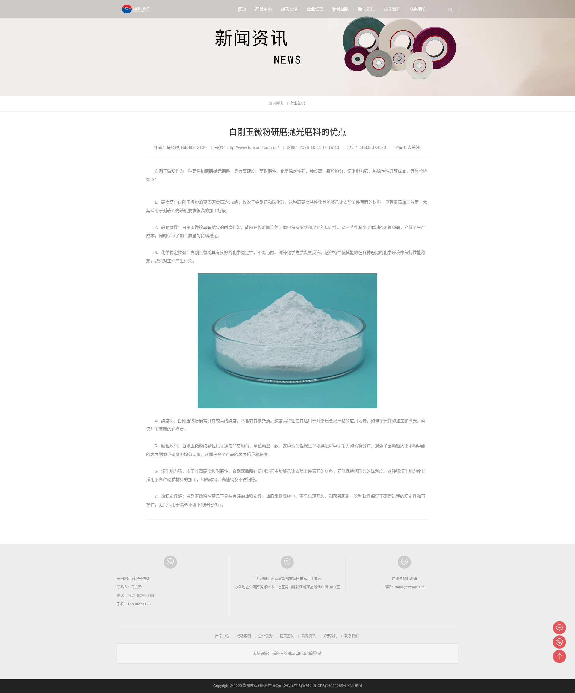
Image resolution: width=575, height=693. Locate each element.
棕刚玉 (289, 653)
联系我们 (418, 9)
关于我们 (392, 9)
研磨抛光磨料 (217, 171)
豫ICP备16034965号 (329, 686)
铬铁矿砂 (314, 653)
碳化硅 (277, 653)
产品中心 (263, 9)
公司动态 (276, 103)
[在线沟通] (559, 627)
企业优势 (315, 9)
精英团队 (340, 9)
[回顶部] (559, 656)
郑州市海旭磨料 (137, 8)
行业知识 (297, 103)
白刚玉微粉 (242, 471)
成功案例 (289, 9)
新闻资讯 (366, 9)
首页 (242, 9)
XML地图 (354, 686)
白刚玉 (301, 653)
